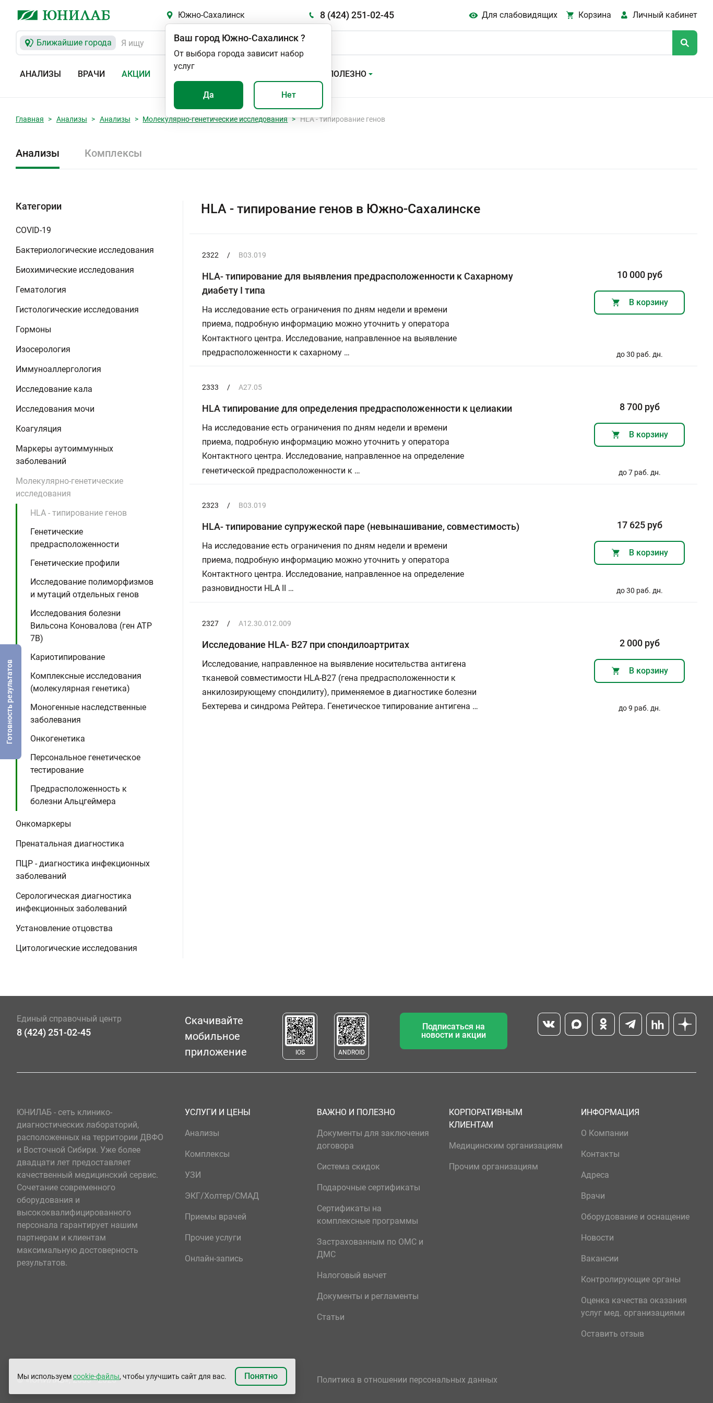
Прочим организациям (493, 1167)
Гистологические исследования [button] (77, 310)
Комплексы (113, 153)
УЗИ (193, 1175)
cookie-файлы (96, 1376)
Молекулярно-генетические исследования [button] (69, 487)
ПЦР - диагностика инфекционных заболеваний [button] (83, 870)
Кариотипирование (67, 657)
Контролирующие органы (631, 1279)
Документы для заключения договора (373, 1139)
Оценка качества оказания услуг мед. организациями (634, 1306)
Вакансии (600, 1258)
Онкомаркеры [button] (43, 824)
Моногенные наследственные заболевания (88, 713)
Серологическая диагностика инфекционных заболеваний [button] (74, 902)
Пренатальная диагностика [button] (70, 844)
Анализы (40, 74)
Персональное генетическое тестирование (85, 763)
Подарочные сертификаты (368, 1187)
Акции (136, 74)
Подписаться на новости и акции (453, 1031)
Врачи (91, 74)
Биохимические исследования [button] (75, 270)
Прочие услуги (213, 1238)
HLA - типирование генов (78, 513)
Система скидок (348, 1167)
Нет (288, 95)
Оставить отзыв (612, 1334)
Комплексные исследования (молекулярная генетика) (85, 682)
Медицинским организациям (506, 1146)
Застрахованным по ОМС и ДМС (370, 1248)
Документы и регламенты (368, 1296)
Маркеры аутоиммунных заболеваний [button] (64, 455)
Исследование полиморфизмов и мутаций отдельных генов (91, 588)
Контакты (600, 1154)
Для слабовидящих (519, 15)
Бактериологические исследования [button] (85, 250)
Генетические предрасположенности (74, 538)
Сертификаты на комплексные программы (367, 1214)
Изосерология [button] (43, 349)
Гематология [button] (41, 290)
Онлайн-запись (214, 1258)
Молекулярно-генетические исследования (215, 119)
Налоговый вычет (352, 1275)
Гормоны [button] (33, 329)
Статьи (330, 1317)
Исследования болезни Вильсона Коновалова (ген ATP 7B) (91, 625)
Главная (30, 119)
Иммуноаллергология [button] (58, 369)
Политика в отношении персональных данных (407, 1380)
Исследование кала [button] (54, 389)
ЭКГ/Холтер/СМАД (222, 1196)
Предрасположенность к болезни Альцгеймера (78, 795)
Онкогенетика (57, 739)
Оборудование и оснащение (635, 1217)
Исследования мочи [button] (55, 409)
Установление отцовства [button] (64, 928)
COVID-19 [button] (33, 230)
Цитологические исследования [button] (76, 948)
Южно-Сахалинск (211, 15)
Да (208, 95)
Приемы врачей (215, 1217)
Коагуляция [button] (39, 429)
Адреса (595, 1175)
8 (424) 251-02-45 (357, 14)
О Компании (604, 1133)
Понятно (261, 1376)
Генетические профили (75, 563)
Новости (597, 1238)
